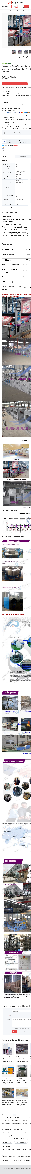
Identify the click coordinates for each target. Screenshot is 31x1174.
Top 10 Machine (6, 1160)
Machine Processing (7, 1153)
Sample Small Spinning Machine (22, 1120)
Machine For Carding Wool (9, 1156)
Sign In (3, 150)
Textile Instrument (7, 1138)
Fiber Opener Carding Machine (22, 1153)
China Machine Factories (8, 1149)
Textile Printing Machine (19, 1138)
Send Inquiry (14, 84)
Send (14, 1031)
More (3, 1163)
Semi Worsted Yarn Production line (8, 1123)
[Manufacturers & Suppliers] (15, 2)
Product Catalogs (23, 1114)
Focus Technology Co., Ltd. (19, 1168)
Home (3, 10)
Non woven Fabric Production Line (10, 1118)
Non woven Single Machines (8, 1120)
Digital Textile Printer (7, 1142)
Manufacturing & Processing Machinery (14, 10)
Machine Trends (17, 1160)
